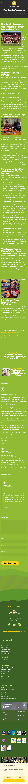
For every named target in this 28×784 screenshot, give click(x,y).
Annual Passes (5, 644)
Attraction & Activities (7, 667)
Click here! (14, 68)
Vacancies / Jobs (5, 695)
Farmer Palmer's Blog (14, 6)
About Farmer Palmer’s (7, 689)
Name (3, 538)
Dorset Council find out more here (10, 332)
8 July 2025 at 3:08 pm (5, 391)
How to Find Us (5, 661)
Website (3, 552)
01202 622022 (14, 606)
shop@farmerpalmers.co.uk (14, 632)
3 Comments (22, 13)
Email (3, 545)
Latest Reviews (5, 693)
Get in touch (4, 659)
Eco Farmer (4, 696)
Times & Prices (5, 642)
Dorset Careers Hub (6, 335)
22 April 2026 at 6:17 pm (8, 486)
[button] (4, 3)
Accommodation (5, 649)
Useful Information (6, 653)
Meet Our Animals (6, 669)
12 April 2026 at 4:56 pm (6, 452)
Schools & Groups (6, 646)
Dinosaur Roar (5, 671)
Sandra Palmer (7, 13)
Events (3, 673)
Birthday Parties (5, 651)
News (2, 687)
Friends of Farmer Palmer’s (8, 698)
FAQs (2, 691)
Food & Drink (4, 647)
